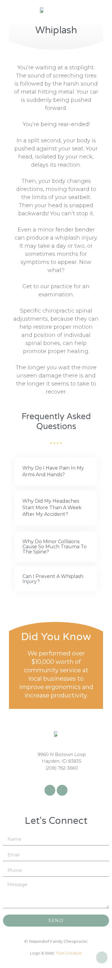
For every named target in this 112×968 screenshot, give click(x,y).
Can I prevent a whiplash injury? (52, 578)
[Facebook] (50, 790)
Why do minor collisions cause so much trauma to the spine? (54, 547)
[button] (56, 471)
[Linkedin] (62, 790)
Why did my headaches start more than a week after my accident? (52, 507)
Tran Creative (69, 953)
